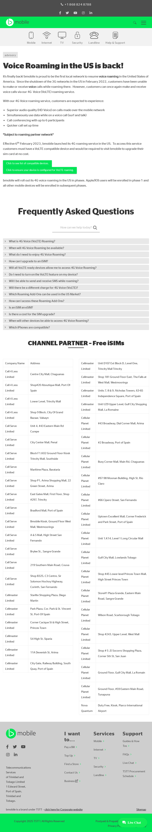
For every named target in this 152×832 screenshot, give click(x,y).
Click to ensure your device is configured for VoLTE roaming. (40, 170)
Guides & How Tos (131, 743)
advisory (10, 55)
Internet (98, 749)
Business (69, 781)
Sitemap (141, 809)
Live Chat (128, 762)
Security (98, 766)
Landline (99, 775)
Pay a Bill (69, 747)
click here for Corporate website (64, 809)
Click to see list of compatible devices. (27, 163)
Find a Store (71, 764)
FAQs (126, 754)
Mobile (98, 741)
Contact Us (71, 772)
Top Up (68, 755)
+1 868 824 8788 (78, 4)
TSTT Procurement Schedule (134, 773)
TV (95, 758)
